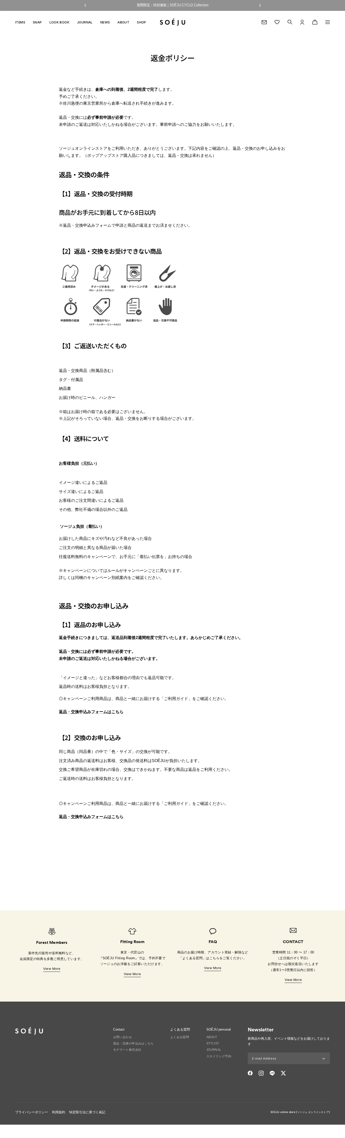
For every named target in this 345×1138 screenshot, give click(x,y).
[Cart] (314, 22)
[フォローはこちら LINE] (272, 1073)
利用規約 (58, 1112)
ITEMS (20, 22)
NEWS (105, 22)
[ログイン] (302, 22)
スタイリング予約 (218, 1056)
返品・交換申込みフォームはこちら (91, 712)
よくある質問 (179, 1037)
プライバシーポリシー (31, 1112)
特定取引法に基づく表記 (87, 1112)
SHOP (141, 22)
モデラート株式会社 (127, 1050)
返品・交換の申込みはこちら (133, 1043)
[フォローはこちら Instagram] (261, 1073)
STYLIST (212, 1043)
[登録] (323, 1058)
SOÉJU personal (218, 1029)
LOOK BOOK (60, 22)
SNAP (37, 22)
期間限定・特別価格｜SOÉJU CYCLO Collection (172, 5)
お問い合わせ (122, 1037)
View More (51, 969)
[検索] (289, 22)
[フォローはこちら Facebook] (250, 1073)
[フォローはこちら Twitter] (283, 1073)
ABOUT (123, 22)
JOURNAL (85, 22)
